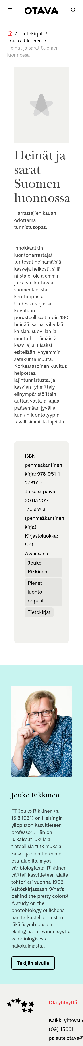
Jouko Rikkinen (24, 41)
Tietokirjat (31, 34)
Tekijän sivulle (33, 963)
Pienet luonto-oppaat (36, 592)
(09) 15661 (61, 1029)
